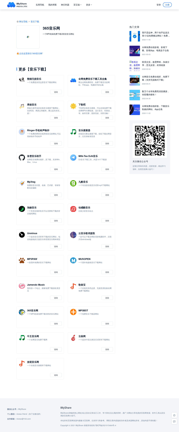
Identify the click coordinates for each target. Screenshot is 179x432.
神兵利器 (65, 4)
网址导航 (23, 21)
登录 (159, 4)
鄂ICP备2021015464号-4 (105, 425)
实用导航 (40, 4)
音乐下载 (35, 21)
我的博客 (52, 4)
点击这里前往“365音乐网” (31, 53)
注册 (167, 4)
